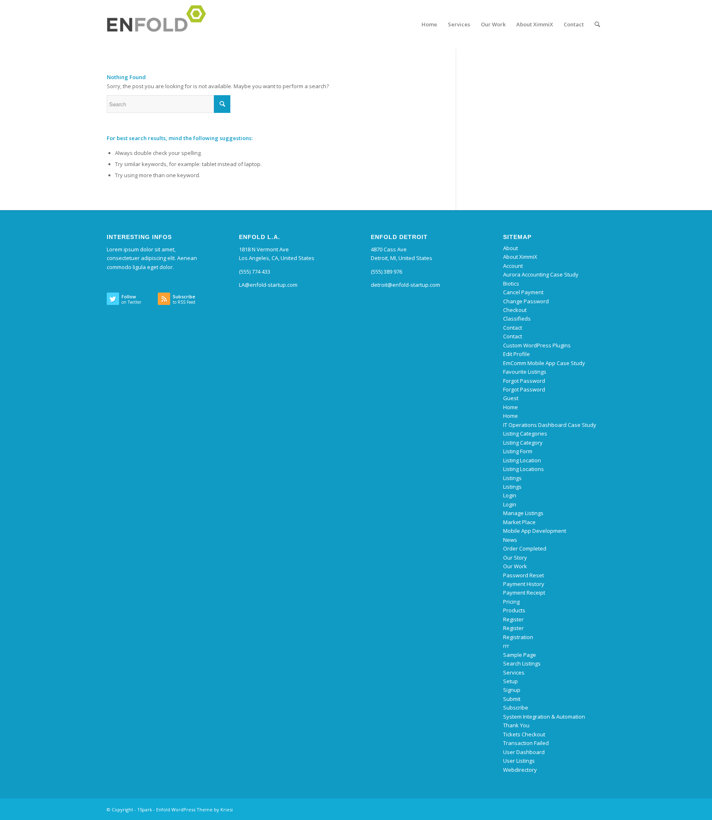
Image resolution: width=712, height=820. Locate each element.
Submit (511, 699)
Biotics (511, 283)
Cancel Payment (523, 292)
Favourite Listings (524, 371)
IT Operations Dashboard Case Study (549, 425)
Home (510, 407)
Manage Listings (523, 513)
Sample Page (519, 654)
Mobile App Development (534, 530)
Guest (510, 398)
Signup (511, 689)
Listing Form (517, 451)
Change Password (526, 301)
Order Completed (524, 548)
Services (514, 672)
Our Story (515, 557)
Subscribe (515, 707)
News (510, 540)
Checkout (515, 310)
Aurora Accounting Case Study (540, 274)
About (510, 248)
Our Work (515, 566)
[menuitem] (429, 24)
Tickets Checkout (524, 734)
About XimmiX (520, 256)
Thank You (516, 725)
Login (509, 495)
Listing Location (522, 460)
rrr (506, 645)
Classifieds (517, 318)
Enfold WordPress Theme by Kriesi (194, 809)
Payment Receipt (524, 592)
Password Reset (523, 575)
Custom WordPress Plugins (537, 345)
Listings (512, 478)
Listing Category (523, 442)
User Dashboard (524, 752)
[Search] (597, 24)
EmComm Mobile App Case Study (544, 363)
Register (513, 619)
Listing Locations (523, 469)
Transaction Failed (526, 743)
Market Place (519, 522)
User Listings (519, 760)
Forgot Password (524, 380)
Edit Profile (516, 354)
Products (514, 610)
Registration (518, 637)
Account (513, 265)
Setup (510, 681)
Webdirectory (520, 769)
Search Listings (522, 663)
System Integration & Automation (544, 716)
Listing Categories (525, 433)
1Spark (144, 809)
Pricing (511, 601)
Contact (512, 327)
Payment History (523, 584)
